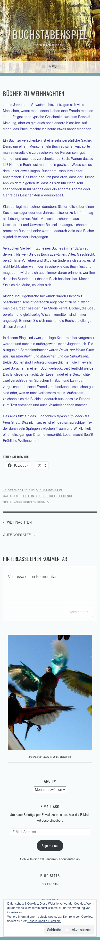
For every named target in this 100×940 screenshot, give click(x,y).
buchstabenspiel (49, 490)
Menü (53, 67)
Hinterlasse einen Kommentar (27, 501)
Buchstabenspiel (50, 34)
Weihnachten (19, 522)
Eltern (28, 496)
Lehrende (65, 496)
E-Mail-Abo (50, 806)
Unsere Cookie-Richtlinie (44, 921)
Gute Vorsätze (17, 534)
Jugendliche (46, 496)
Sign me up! (50, 845)
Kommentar (79, 612)
